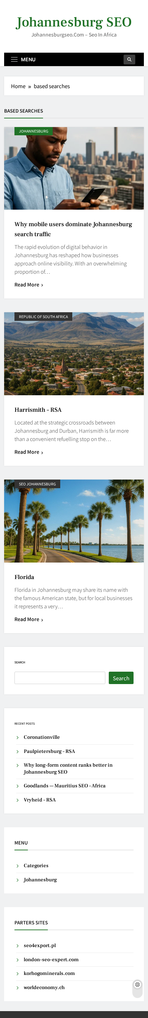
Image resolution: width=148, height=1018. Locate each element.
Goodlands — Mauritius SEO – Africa (65, 786)
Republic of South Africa (43, 316)
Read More (26, 284)
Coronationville (42, 737)
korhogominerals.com (49, 973)
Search (19, 662)
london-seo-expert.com (51, 959)
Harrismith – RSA (38, 410)
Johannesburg (33, 131)
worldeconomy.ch (44, 987)
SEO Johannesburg (37, 483)
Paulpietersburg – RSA (49, 751)
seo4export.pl (40, 945)
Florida (24, 577)
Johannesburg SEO (74, 22)
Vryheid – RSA (40, 800)
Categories (36, 865)
